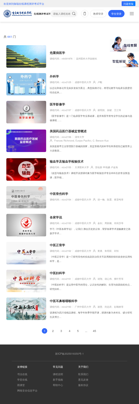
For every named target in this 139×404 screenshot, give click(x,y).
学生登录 (116, 13)
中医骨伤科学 (59, 193)
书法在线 (22, 374)
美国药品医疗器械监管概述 (68, 131)
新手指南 (58, 379)
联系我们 (83, 374)
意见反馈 (83, 379)
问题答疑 (128, 3)
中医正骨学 (57, 245)
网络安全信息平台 (27, 390)
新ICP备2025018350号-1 (69, 353)
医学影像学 (57, 104)
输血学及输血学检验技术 (67, 161)
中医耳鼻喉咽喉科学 (63, 301)
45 (94, 331)
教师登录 (98, 13)
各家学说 (56, 217)
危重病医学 (57, 52)
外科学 (54, 76)
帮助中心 (58, 385)
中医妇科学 (57, 273)
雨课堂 (21, 385)
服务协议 (83, 385)
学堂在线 (22, 379)
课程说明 (58, 374)
